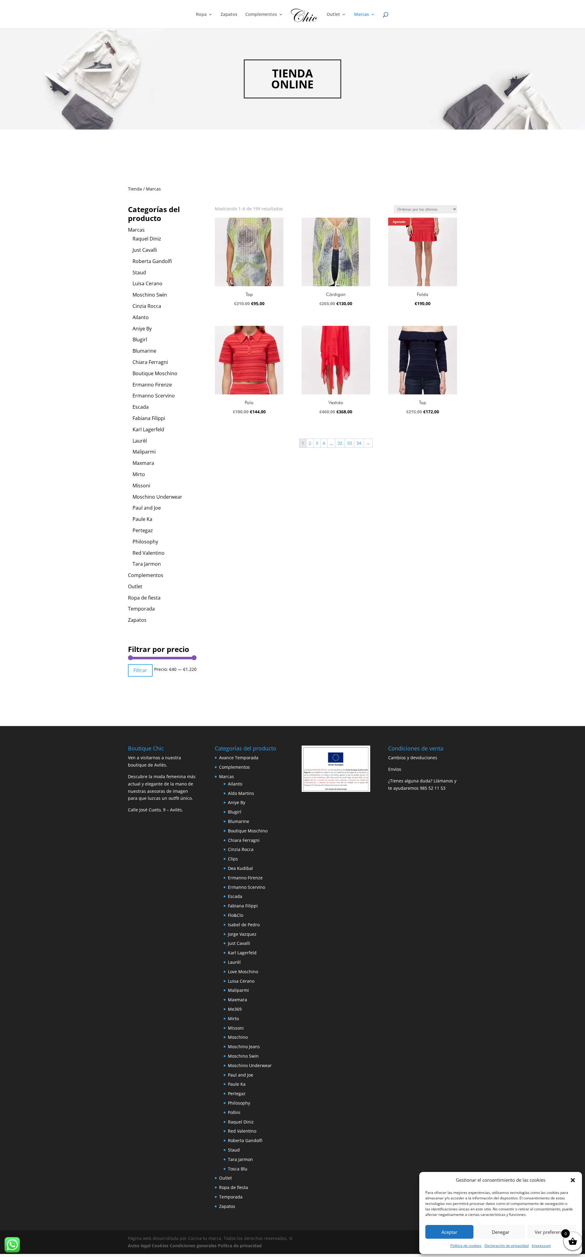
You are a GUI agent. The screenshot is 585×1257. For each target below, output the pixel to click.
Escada (141, 407)
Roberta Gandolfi (152, 261)
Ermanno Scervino (154, 395)
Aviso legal (139, 1245)
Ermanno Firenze (152, 384)
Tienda (135, 189)
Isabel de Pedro (244, 925)
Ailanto (141, 317)
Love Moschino (243, 971)
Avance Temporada (238, 757)
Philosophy (145, 541)
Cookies (160, 1245)
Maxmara (143, 463)
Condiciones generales (193, 1245)
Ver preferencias (552, 1232)
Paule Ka (142, 519)
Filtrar (140, 670)
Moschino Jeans (244, 1046)
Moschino (238, 1037)
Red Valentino (149, 553)
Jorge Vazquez (242, 934)
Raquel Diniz (147, 238)
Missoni (141, 485)
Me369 (235, 1009)
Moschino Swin (150, 294)
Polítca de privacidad (240, 1245)
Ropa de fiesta (144, 597)
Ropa (201, 14)
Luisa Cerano (147, 283)
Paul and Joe (147, 507)
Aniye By (142, 328)
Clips (233, 859)
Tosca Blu (237, 1169)
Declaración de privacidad (506, 1245)
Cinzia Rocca (147, 306)
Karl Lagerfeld (148, 429)
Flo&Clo (235, 915)
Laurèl (140, 440)
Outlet (333, 14)
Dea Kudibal (240, 868)
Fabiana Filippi (149, 418)
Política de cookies (465, 1245)
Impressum (541, 1245)
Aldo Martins (241, 793)
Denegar (500, 1232)
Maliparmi (144, 451)
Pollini (234, 1112)
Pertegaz (143, 530)
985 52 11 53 (432, 788)
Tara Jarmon (147, 564)
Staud (139, 272)
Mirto (139, 474)
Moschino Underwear (157, 496)
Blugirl (140, 339)
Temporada (141, 608)
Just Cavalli (145, 250)
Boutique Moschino (155, 373)
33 (349, 443)
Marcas (361, 14)
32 (340, 443)
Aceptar (449, 1232)
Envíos (394, 769)
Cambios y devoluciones (412, 757)
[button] (573, 1180)
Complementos (261, 14)
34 (358, 443)
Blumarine (144, 350)
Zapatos (229, 14)
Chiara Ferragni (150, 362)
